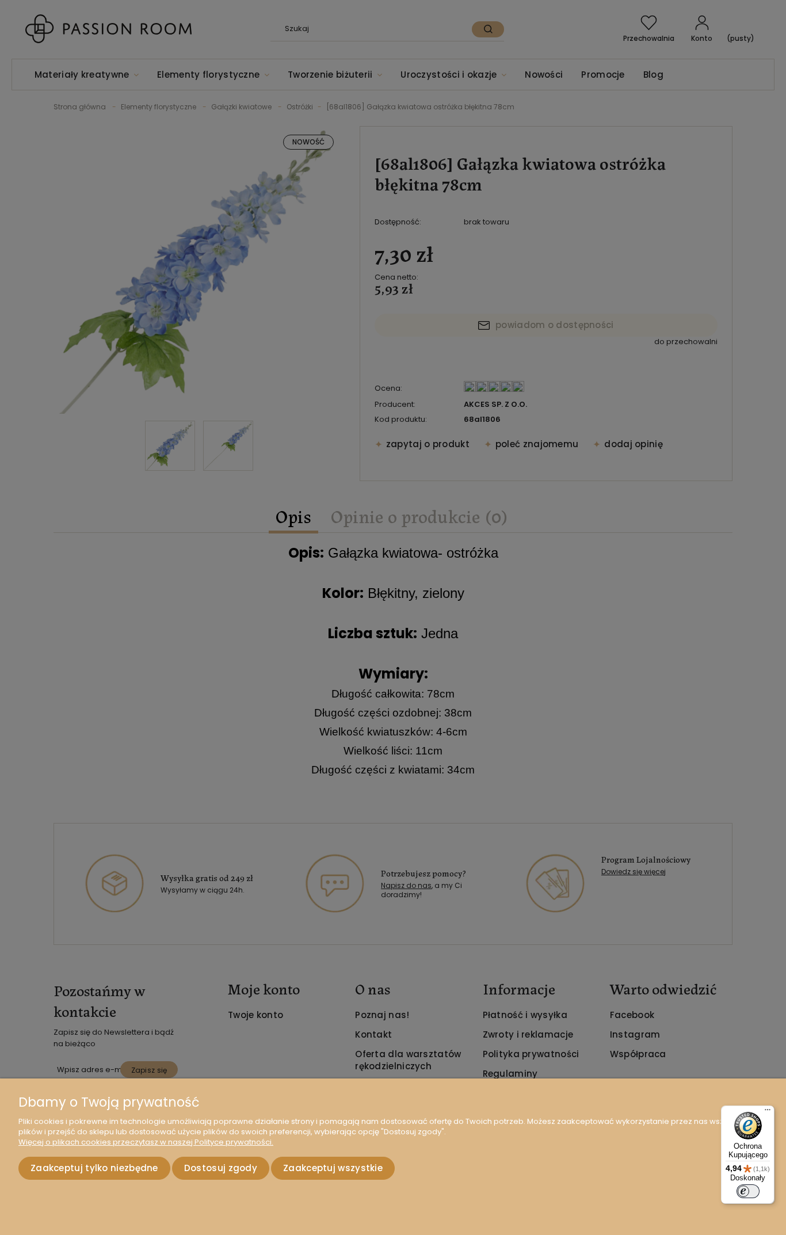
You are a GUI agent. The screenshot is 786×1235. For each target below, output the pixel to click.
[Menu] (767, 1112)
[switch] (748, 1191)
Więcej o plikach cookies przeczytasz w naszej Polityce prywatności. (145, 1142)
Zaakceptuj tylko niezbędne (94, 1168)
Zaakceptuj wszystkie (333, 1168)
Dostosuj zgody (220, 1168)
